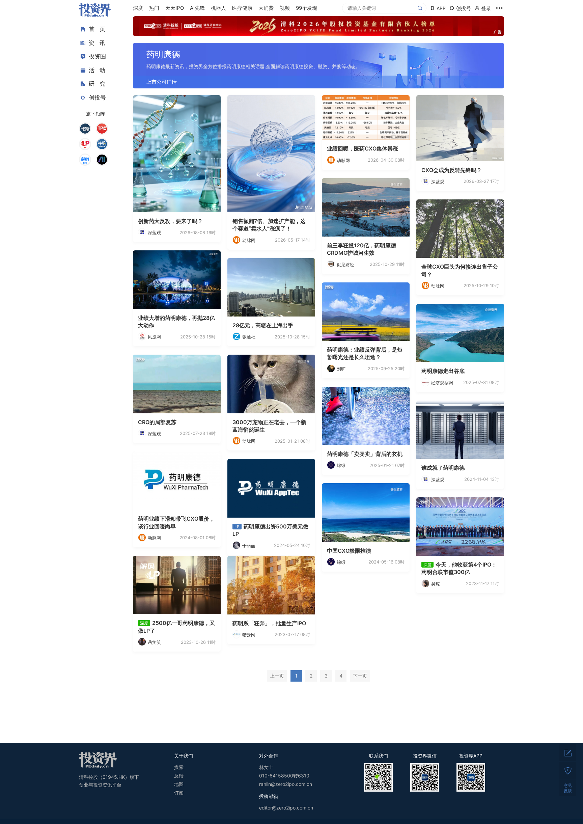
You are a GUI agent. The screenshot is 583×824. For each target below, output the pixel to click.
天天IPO (174, 8)
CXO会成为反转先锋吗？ (451, 170)
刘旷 (341, 369)
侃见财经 (345, 264)
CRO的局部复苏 (157, 422)
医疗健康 (242, 8)
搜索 (179, 767)
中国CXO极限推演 (349, 550)
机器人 (218, 8)
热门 (154, 8)
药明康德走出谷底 (443, 370)
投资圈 (97, 56)
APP (441, 8)
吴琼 (435, 583)
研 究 (97, 83)
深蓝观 (154, 232)
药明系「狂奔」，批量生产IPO (269, 623)
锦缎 (341, 465)
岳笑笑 (154, 642)
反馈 (179, 775)
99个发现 (306, 8)
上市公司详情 (161, 82)
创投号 (97, 97)
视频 (285, 8)
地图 (179, 784)
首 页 (97, 29)
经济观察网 (442, 382)
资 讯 (97, 42)
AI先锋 (197, 8)
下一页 (360, 676)
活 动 (97, 70)
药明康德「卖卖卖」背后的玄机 (364, 453)
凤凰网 (154, 336)
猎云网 (248, 634)
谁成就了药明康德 (443, 467)
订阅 (179, 793)
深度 (138, 8)
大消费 (266, 8)
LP (237, 526)
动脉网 (248, 240)
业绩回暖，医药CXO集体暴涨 (362, 148)
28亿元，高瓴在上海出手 (262, 325)
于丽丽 (248, 545)
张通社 (248, 336)
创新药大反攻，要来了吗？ (170, 221)
